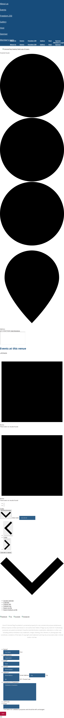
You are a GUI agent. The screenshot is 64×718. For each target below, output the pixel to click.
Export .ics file (7, 608)
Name (5, 649)
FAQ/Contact (15, 620)
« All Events (3, 353)
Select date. (15, 518)
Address (6, 672)
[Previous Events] (4, 504)
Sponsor (4, 33)
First (21, 652)
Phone (5, 667)
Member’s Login (7, 40)
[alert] (32, 391)
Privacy (34, 620)
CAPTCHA (6, 702)
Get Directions (15, 331)
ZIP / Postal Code (25, 679)
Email (5, 661)
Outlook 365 (7, 604)
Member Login (5, 620)
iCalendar (6, 602)
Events (3, 9)
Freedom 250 (6, 15)
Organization (7, 655)
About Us (4, 3)
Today (2, 509)
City (47, 675)
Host (2, 27)
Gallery (3, 21)
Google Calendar (8, 601)
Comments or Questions (11, 682)
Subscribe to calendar (6, 552)
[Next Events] (4, 505)
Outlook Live (7, 606)
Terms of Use (25, 620)
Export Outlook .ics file (10, 610)
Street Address (24, 675)
